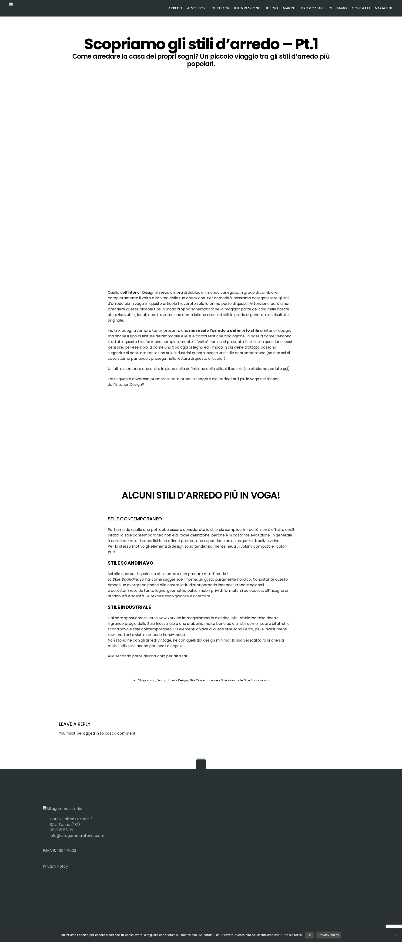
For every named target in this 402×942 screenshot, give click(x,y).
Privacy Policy (55, 866)
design (162, 680)
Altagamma (146, 680)
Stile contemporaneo (204, 680)
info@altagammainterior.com (77, 835)
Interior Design (178, 680)
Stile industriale (232, 680)
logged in (90, 733)
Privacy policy (329, 935)
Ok (310, 935)
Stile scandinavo (256, 680)
